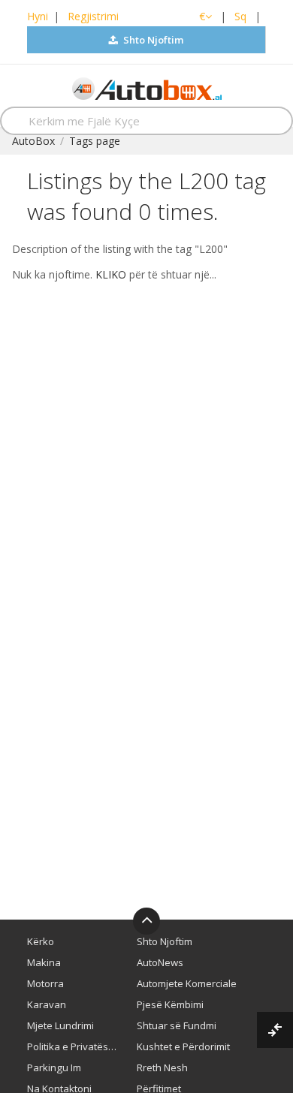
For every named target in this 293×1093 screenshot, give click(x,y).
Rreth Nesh (162, 1067)
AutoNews (160, 962)
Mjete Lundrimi (60, 1025)
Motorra (45, 983)
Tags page (94, 141)
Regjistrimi (93, 16)
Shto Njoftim (152, 40)
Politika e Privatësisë (72, 1046)
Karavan (46, 1004)
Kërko (40, 941)
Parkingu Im (54, 1067)
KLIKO (110, 274)
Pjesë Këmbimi (170, 1004)
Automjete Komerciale (187, 983)
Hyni (37, 16)
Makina (44, 962)
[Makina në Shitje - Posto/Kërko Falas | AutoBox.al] (147, 87)
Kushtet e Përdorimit (183, 1046)
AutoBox (33, 141)
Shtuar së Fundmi (176, 1025)
